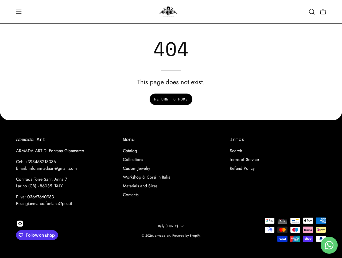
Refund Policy (242, 168)
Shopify (195, 235)
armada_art (162, 235)
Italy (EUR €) (168, 226)
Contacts (130, 195)
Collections (133, 159)
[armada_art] (171, 11)
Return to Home (171, 99)
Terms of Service (244, 159)
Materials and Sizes (140, 186)
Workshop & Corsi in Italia (146, 177)
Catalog (130, 151)
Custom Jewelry (136, 168)
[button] (311, 11)
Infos (237, 139)
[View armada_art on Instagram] (20, 224)
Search (236, 151)
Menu (129, 139)
